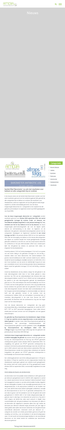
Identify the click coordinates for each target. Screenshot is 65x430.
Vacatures (53, 185)
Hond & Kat (53, 179)
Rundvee (53, 173)
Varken (52, 170)
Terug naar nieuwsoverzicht (25, 426)
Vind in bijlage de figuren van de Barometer (17, 372)
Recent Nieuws (54, 167)
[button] (60, 4)
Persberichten (54, 182)
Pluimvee (53, 176)
